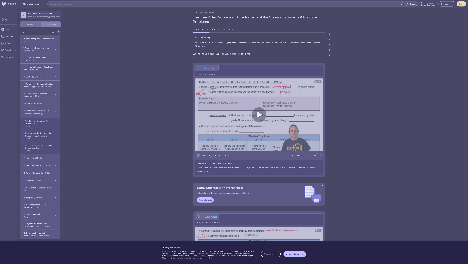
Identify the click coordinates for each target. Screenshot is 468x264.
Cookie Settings (271, 254)
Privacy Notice (208, 258)
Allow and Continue (294, 254)
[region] (234, 252)
